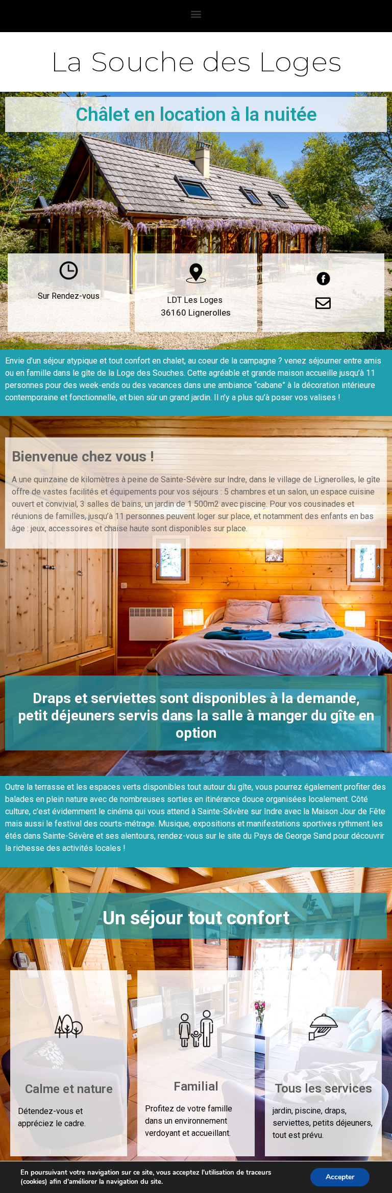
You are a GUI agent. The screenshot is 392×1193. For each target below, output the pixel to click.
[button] (196, 13)
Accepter (340, 1177)
